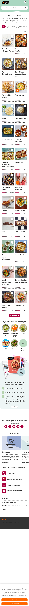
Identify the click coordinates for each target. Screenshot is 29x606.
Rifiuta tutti (14, 600)
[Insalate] (14, 345)
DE (2, 514)
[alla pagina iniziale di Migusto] (5, 1)
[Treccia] (8, 206)
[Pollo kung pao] (21, 302)
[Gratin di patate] (21, 252)
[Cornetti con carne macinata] (21, 68)
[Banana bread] (21, 228)
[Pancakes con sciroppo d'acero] (8, 45)
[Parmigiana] (21, 160)
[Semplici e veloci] (6, 330)
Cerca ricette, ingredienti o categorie (14, 8)
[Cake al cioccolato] (8, 228)
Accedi (15, 406)
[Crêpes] (8, 113)
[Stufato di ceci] (21, 206)
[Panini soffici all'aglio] (8, 91)
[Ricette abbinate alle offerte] (14, 330)
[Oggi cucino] (11, 449)
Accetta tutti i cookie (14, 603)
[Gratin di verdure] (8, 136)
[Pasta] (23, 330)
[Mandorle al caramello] (21, 184)
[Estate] (6, 345)
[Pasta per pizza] (21, 113)
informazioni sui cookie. (12, 596)
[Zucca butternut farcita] (21, 45)
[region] (14, 595)
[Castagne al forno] (8, 184)
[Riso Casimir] (21, 91)
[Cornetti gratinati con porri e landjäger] (8, 160)
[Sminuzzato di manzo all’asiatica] (8, 252)
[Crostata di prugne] (8, 302)
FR (5, 514)
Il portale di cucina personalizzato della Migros (13, 467)
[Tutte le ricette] (23, 345)
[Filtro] (4, 26)
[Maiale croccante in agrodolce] (8, 277)
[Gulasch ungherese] (21, 136)
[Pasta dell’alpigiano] (8, 68)
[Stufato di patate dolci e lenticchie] (21, 277)
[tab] (14, 498)
